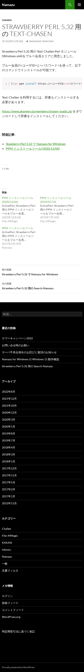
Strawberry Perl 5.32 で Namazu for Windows (30, 272)
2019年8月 (8, 433)
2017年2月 (8, 489)
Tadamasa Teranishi (41, 41)
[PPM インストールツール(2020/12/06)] (21, 209)
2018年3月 (8, 454)
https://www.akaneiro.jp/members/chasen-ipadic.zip (37, 111)
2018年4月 (8, 447)
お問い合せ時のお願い (15, 345)
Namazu (8, 5)
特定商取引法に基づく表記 (18, 631)
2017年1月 (8, 496)
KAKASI (7, 542)
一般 (4, 563)
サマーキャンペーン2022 (17, 338)
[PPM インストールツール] (21, 238)
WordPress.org (11, 616)
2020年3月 (8, 419)
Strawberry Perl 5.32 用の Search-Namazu (28, 286)
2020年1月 (8, 426)
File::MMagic (10, 535)
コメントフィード (13, 610)
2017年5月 (8, 482)
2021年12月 (9, 398)
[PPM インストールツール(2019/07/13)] (59, 209)
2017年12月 (9, 468)
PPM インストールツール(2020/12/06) (33, 148)
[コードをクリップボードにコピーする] (77, 85)
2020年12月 (9, 412)
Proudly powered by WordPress (18, 667)
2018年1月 (8, 461)
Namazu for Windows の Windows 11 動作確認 (30, 359)
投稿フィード (10, 603)
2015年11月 (9, 503)
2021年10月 (9, 405)
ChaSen (7, 20)
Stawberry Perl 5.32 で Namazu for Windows (36, 144)
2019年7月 (8, 440)
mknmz (6, 549)
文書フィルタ (10, 570)
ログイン (7, 596)
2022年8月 (8, 391)
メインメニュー (79, 4)
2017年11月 (9, 475)
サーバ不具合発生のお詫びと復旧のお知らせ (29, 352)
